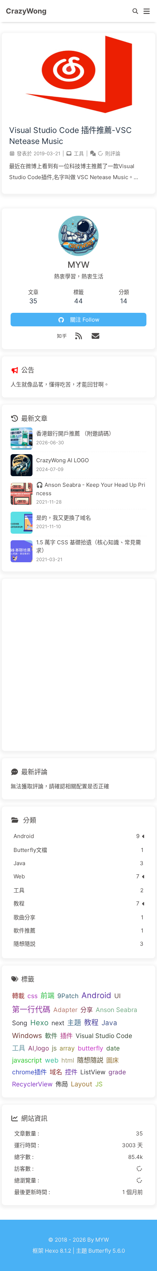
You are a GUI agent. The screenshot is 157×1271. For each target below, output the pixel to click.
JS (99, 1084)
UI (117, 996)
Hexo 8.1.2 (58, 1250)
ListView (93, 1072)
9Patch (67, 996)
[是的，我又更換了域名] (21, 523)
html (67, 1060)
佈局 (61, 1084)
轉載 (18, 996)
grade (117, 1072)
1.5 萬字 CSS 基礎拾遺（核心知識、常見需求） (88, 546)
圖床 (112, 1060)
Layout (81, 1084)
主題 (74, 1023)
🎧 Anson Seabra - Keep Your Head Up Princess (90, 489)
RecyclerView (32, 1084)
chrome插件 (29, 1072)
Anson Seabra (116, 1010)
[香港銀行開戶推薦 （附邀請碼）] (21, 438)
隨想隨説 (90, 1060)
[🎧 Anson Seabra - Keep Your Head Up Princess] (21, 494)
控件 (71, 1072)
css (32, 996)
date (113, 1048)
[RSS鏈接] (78, 336)
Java (109, 1023)
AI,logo (38, 1048)
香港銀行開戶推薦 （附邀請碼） (75, 433)
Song (19, 1023)
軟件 (51, 1036)
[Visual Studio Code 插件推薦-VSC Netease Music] (78, 115)
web (51, 1060)
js (54, 1048)
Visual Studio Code (104, 1036)
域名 (56, 1072)
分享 (86, 1010)
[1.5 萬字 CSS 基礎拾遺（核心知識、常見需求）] (21, 551)
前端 (47, 996)
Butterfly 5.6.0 (106, 1250)
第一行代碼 (31, 1009)
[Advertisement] (78, 665)
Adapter (65, 1010)
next (57, 1023)
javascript (27, 1060)
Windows (27, 1035)
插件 (66, 1036)
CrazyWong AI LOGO (62, 460)
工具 (79, 153)
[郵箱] (95, 336)
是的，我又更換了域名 (63, 517)
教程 (91, 1022)
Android (96, 995)
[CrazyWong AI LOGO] (21, 465)
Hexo (39, 1022)
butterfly (90, 1048)
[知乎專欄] (61, 336)
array (67, 1048)
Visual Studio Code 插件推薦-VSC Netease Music (70, 135)
